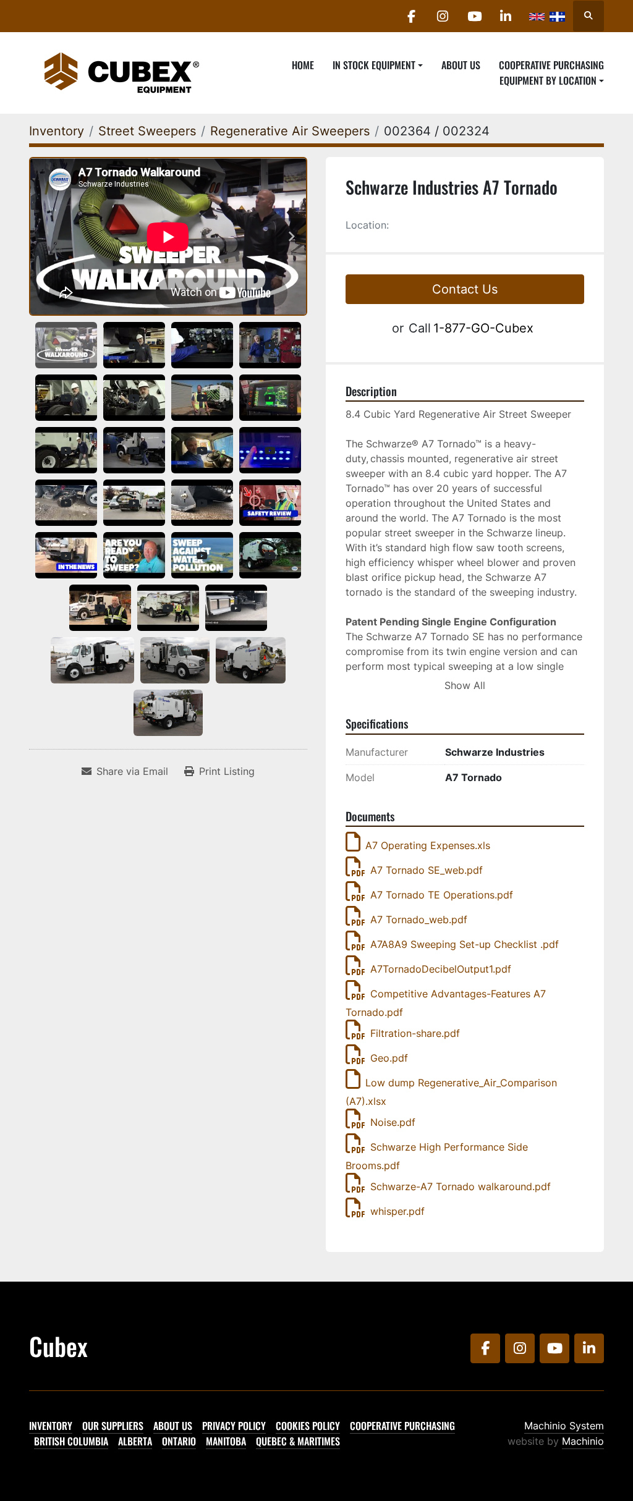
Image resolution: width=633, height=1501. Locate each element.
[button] (378, 64)
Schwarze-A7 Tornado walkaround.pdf (460, 1186)
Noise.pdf (392, 1122)
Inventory (50, 1425)
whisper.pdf (397, 1211)
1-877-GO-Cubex (483, 328)
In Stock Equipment (374, 64)
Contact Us (465, 289)
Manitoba (226, 1441)
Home (303, 64)
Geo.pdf (389, 1058)
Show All (464, 685)
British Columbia (71, 1441)
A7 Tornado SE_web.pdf (426, 870)
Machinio (583, 1441)
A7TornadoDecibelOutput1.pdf (440, 969)
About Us (460, 64)
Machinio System (564, 1425)
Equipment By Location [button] (548, 80)
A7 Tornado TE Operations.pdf (441, 895)
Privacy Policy (234, 1425)
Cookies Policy (308, 1425)
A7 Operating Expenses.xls (427, 845)
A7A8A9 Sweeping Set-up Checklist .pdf (464, 944)
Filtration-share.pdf (415, 1033)
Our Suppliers (112, 1425)
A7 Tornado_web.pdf (418, 919)
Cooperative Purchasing (551, 64)
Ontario (179, 1441)
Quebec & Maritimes (298, 1441)
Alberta (135, 1441)
